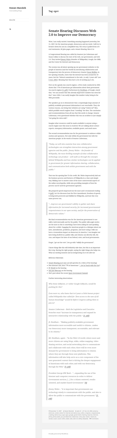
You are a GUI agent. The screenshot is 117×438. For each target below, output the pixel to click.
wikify (80, 419)
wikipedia (85, 419)
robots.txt (93, 417)
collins (82, 413)
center (57, 413)
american (51, 413)
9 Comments (95, 419)
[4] (86, 382)
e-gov (63, 415)
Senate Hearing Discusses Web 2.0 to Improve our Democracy (72, 33)
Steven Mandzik (17, 7)
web (71, 419)
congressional (95, 413)
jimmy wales (56, 417)
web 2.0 (79, 411)
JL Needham (82, 90)
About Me (12, 20)
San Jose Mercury (55, 271)
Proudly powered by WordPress (58, 434)
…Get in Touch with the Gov (89, 265)
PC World (52, 268)
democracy (57, 415)
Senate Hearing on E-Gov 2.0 (59, 263)
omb (80, 417)
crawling (51, 415)
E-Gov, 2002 (53, 80)
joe (62, 417)
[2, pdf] (86, 315)
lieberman (75, 417)
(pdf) (52, 193)
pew (83, 417)
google (71, 415)
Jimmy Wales (66, 59)
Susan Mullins (92, 72)
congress (88, 413)
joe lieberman (67, 417)
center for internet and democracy (69, 413)
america (95, 411)
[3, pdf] (68, 366)
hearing (84, 415)
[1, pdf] (65, 90)
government (77, 415)
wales (67, 419)
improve (89, 415)
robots (88, 417)
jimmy (50, 417)
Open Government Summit (78, 273)
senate (51, 419)
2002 (91, 411)
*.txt (85, 411)
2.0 (88, 411)
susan (55, 419)
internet (95, 415)
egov (67, 415)
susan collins (61, 419)
